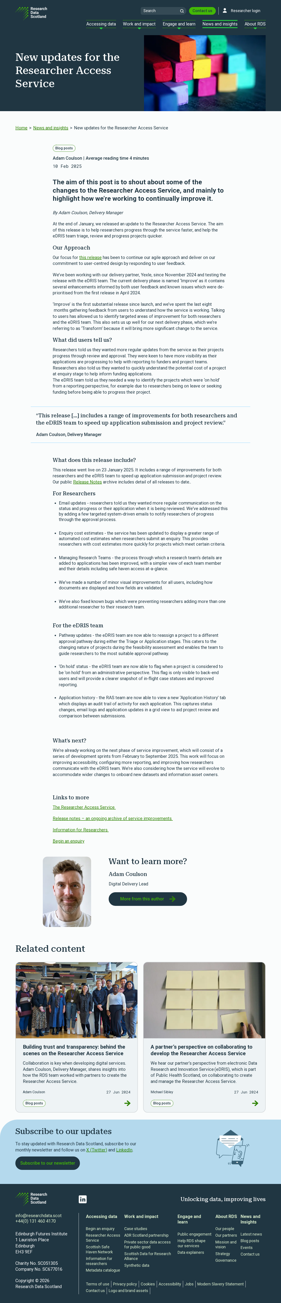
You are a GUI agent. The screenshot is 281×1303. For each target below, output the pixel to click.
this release (90, 257)
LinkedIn (124, 1150)
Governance (225, 1260)
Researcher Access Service (103, 1238)
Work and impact (141, 1216)
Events (247, 1247)
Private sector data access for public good (147, 1244)
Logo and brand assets (128, 1290)
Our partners (226, 1235)
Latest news (251, 1234)
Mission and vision (225, 1244)
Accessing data (101, 1216)
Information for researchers (99, 1261)
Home (21, 127)
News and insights (50, 127)
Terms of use (97, 1284)
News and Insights (250, 1219)
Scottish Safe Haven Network (99, 1249)
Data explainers (191, 1252)
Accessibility (170, 1284)
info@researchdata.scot (38, 1215)
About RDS (226, 1216)
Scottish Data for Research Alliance (147, 1256)
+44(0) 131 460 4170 (35, 1221)
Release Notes (87, 482)
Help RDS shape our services (191, 1243)
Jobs (189, 1284)
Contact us (202, 10)
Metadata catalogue (103, 1270)
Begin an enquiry (68, 841)
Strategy (222, 1253)
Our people (224, 1228)
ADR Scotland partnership (146, 1235)
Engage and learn (189, 1219)
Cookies (148, 1284)
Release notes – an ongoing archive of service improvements (113, 818)
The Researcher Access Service (84, 807)
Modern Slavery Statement (220, 1284)
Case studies (135, 1228)
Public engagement (194, 1234)
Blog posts (64, 148)
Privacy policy (125, 1284)
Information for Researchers (81, 829)
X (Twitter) (96, 1150)
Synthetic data (136, 1265)
